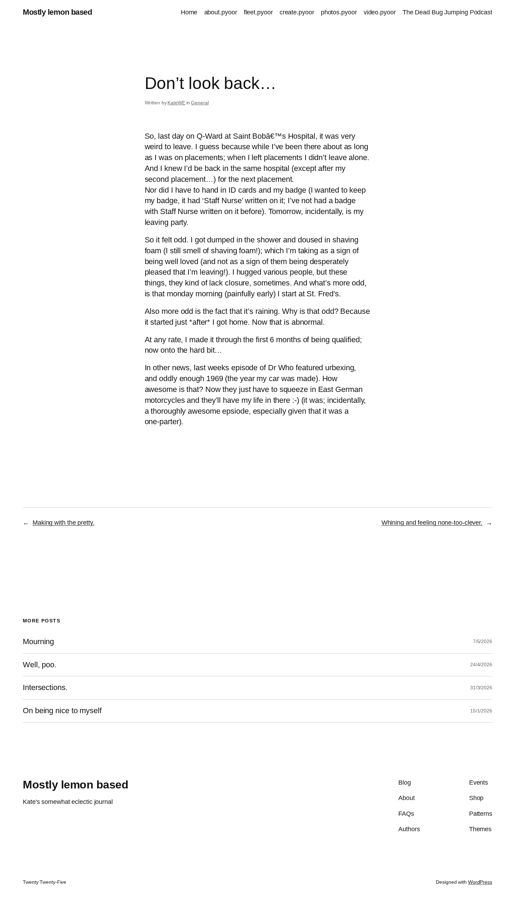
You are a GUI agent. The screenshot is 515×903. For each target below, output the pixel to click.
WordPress (480, 882)
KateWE (176, 102)
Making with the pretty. (64, 522)
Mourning (38, 641)
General (199, 102)
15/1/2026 (481, 711)
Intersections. (45, 687)
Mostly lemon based (57, 12)
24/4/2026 (481, 664)
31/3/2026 (481, 687)
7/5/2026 (482, 641)
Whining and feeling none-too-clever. (432, 522)
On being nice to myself (62, 710)
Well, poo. (39, 665)
